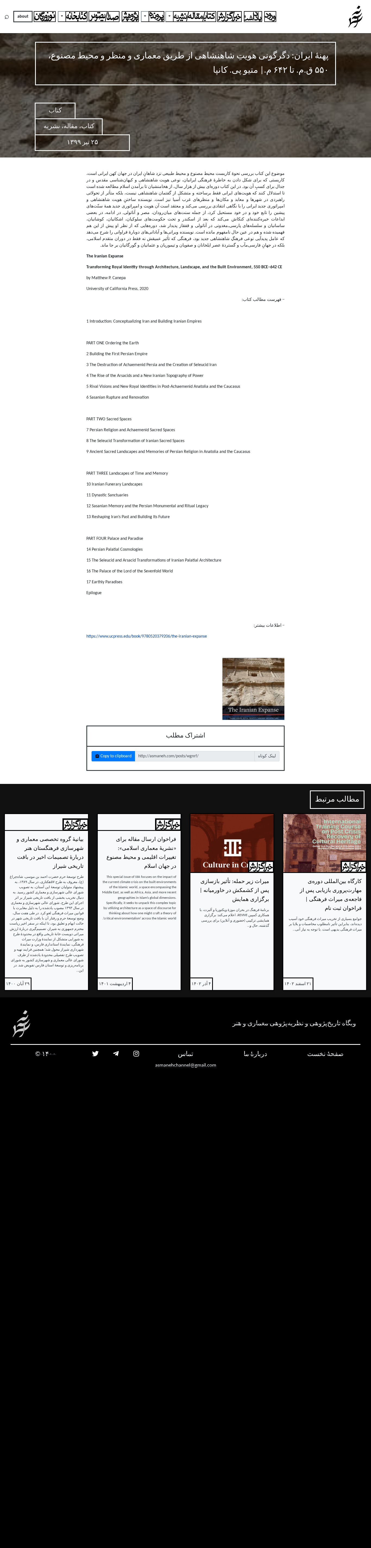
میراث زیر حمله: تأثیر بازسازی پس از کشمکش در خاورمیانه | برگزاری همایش (234, 890)
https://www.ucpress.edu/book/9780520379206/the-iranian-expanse (146, 636)
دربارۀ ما (255, 1054)
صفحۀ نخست (325, 1054)
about (23, 16)
